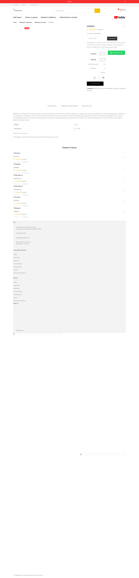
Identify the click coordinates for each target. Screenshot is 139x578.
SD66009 (16, 167)
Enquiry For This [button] (118, 52)
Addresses (16, 260)
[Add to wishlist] (124, 27)
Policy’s (15, 270)
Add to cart (96, 83)
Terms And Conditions (19, 273)
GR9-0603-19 (17, 189)
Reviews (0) (86, 106)
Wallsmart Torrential (40, 22)
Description (52, 106)
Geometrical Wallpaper (106, 88)
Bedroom (96, 88)
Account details (17, 263)
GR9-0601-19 (17, 178)
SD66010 (16, 211)
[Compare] (75, 151)
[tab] (52, 106)
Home (15, 22)
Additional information (69, 106)
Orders (15, 254)
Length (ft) (93, 54)
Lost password (17, 266)
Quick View (65, 151)
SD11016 (16, 156)
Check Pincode (112, 38)
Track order (16, 257)
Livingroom (116, 88)
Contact (23, 4)
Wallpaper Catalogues (25, 22)
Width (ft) (93, 59)
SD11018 (16, 200)
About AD (15, 4)
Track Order (34, 4)
